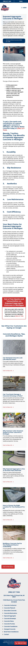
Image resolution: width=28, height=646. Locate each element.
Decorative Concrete (10, 610)
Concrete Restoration (10, 613)
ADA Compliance (13, 642)
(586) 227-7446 (19, 316)
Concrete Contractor (10, 605)
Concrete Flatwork (9, 608)
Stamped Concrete (9, 629)
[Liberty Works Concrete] (5, 8)
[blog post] (14, 355)
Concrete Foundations (10, 626)
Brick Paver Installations (11, 631)
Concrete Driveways (10, 618)
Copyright (6, 641)
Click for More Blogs (8, 566)
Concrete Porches (9, 624)
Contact (6, 634)
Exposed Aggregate (10, 616)
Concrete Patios (9, 621)
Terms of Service (10, 643)
